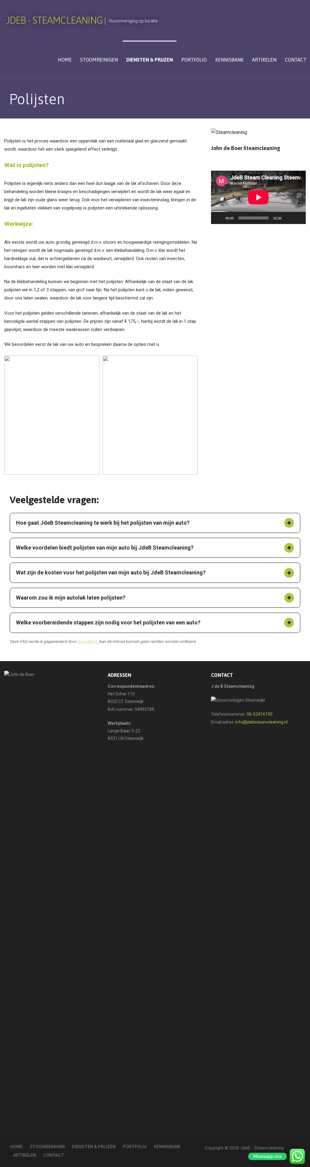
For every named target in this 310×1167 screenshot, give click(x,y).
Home (65, 59)
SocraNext (87, 641)
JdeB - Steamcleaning (54, 20)
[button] (289, 523)
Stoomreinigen (99, 59)
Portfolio (194, 59)
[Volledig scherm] (298, 218)
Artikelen (264, 59)
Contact (295, 59)
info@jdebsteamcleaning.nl (261, 722)
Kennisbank (229, 59)
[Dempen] (288, 218)
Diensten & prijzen (149, 59)
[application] (258, 197)
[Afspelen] (219, 218)
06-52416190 (259, 714)
